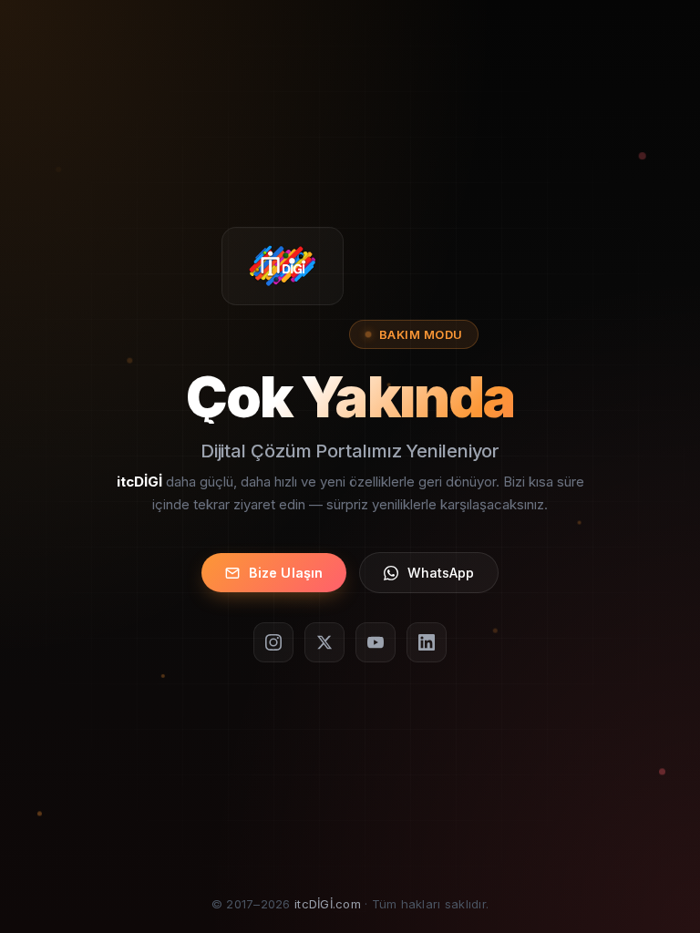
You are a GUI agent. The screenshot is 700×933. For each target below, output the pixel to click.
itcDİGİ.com (327, 904)
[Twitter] (324, 642)
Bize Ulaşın (286, 572)
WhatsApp (440, 572)
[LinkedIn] (427, 642)
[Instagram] (273, 642)
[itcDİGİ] (283, 265)
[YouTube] (375, 642)
